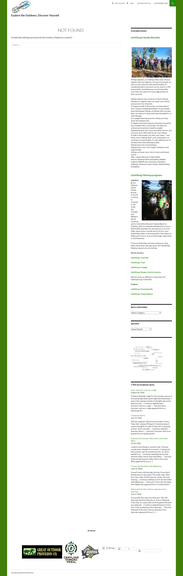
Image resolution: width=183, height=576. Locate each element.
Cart (132, 3)
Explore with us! (144, 3)
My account (120, 3)
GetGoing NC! (21, 8)
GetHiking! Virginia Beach (142, 294)
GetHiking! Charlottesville (142, 289)
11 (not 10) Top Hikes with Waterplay (146, 466)
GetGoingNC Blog (145, 385)
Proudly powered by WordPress (22, 573)
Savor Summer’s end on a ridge (143, 390)
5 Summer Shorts (138, 415)
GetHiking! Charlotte (139, 258)
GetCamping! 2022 (161, 3)
